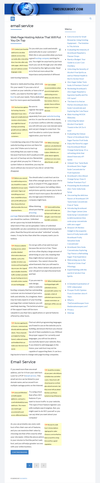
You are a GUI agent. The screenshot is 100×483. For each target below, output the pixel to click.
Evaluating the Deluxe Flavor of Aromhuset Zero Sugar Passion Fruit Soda (78, 137)
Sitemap (70, 313)
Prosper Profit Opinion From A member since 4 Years (77, 293)
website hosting (53, 116)
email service (30, 375)
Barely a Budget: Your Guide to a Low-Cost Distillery (76, 62)
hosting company (42, 58)
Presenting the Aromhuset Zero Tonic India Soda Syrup (78, 188)
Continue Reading (19, 452)
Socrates (23, 478)
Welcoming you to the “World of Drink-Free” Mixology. (76, 263)
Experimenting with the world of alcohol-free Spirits (77, 272)
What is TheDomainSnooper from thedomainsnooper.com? (78, 303)
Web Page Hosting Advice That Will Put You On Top (36, 39)
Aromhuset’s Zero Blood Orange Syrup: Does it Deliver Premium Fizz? (77, 179)
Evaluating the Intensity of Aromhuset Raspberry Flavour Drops (78, 52)
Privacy (70, 309)
